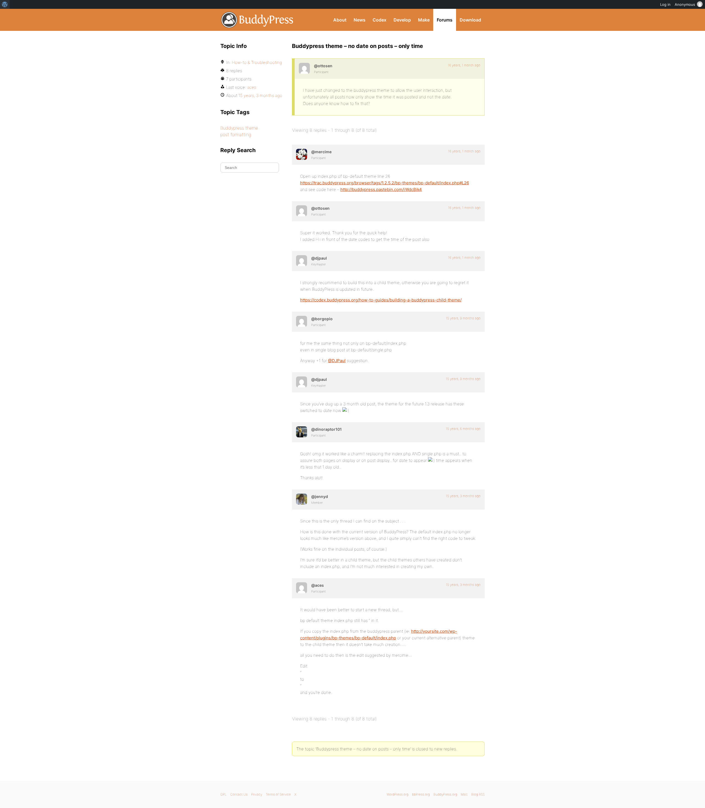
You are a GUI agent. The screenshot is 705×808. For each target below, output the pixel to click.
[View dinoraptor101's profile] (301, 431)
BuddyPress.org (257, 20)
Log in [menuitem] (665, 4)
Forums (444, 20)
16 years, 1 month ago (464, 65)
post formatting (235, 134)
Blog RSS (478, 794)
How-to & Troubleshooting (257, 62)
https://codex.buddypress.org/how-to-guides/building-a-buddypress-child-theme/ (381, 300)
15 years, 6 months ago (463, 429)
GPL (223, 794)
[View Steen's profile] (304, 68)
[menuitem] (5, 4)
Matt (464, 794)
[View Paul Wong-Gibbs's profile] (301, 260)
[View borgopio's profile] (301, 321)
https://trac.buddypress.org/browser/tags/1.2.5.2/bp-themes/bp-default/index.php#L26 (384, 182)
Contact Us (239, 794)
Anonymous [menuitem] (685, 4)
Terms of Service (278, 794)
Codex (379, 20)
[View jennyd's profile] (301, 499)
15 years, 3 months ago (463, 496)
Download (470, 20)
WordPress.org (397, 794)
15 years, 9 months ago (463, 318)
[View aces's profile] (301, 587)
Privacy (256, 794)
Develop (402, 20)
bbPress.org (421, 794)
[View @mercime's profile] (301, 154)
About (339, 20)
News (359, 20)
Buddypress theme (239, 128)
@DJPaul (337, 360)
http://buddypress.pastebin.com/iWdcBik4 (381, 189)
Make (424, 20)
